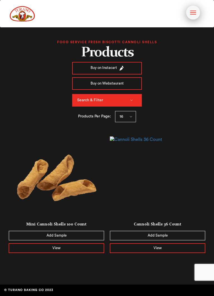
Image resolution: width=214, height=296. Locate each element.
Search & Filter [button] (90, 100)
